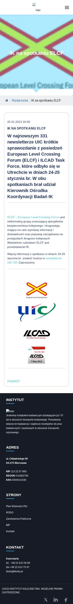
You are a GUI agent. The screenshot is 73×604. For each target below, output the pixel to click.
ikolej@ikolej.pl (14, 571)
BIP (8, 525)
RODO (9, 512)
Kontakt (10, 531)
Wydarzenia (20, 100)
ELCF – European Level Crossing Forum (33, 217)
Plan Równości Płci (16, 506)
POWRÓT (13, 381)
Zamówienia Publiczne (18, 518)
